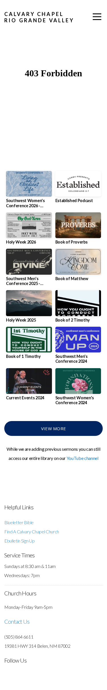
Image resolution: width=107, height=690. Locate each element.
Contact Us (16, 621)
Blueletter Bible (19, 522)
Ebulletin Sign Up (19, 540)
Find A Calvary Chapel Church (31, 531)
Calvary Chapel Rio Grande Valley (39, 17)
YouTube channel (82, 458)
